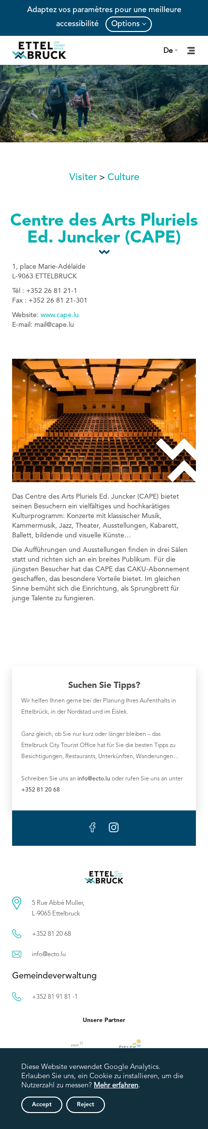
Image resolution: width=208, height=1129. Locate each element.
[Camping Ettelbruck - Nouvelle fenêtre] (130, 1046)
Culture (123, 178)
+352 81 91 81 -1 (55, 997)
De (168, 51)
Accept (42, 1105)
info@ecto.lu (93, 779)
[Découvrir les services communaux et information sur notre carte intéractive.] (16, 903)
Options (125, 24)
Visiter (83, 178)
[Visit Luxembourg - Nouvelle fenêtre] (81, 1046)
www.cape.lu (60, 315)
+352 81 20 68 (40, 790)
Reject (85, 1105)
